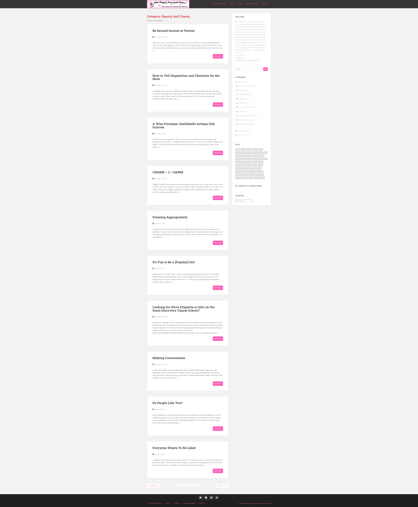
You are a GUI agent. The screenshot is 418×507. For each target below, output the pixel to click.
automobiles (248, 156)
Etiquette (242, 99)
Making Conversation (169, 358)
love (251, 168)
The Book (240, 4)
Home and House (245, 107)
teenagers (260, 175)
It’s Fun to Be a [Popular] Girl (174, 262)
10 (197, 485)
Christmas (257, 159)
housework (245, 168)
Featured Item (243, 131)
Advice (231, 4)
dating (255, 162)
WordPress (267, 503)
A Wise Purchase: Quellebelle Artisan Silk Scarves (184, 125)
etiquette (239, 165)
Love (241, 111)
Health (241, 103)
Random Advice (244, 124)
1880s (238, 149)
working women (259, 178)
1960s (255, 153)
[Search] (265, 69)
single (253, 175)
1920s (260, 149)
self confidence (240, 175)
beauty (256, 156)
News (240, 135)
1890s (243, 149)
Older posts (221, 486)
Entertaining (243, 94)
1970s (260, 153)
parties (246, 171)
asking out (239, 156)
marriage (258, 168)
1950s (249, 153)
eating (261, 162)
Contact (265, 4)
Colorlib (253, 503)
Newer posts (153, 486)
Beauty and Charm (245, 86)
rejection (260, 171)
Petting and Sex (244, 120)
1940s (243, 153)
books (238, 159)
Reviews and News (252, 4)
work (250, 178)
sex (248, 175)
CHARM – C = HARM (168, 172)
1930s (238, 153)
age (265, 153)
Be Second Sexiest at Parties (174, 31)
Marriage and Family (246, 116)
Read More (218, 56)
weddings (244, 178)
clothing (264, 159)
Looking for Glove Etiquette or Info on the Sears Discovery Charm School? (184, 308)
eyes (250, 165)
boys (243, 159)
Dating (241, 90)
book (262, 156)
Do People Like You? (168, 403)
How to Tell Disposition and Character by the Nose (186, 77)
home (238, 168)
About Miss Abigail (219, 4)
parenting (239, 171)
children (249, 159)
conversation (240, 162)
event (245, 165)
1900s (249, 149)
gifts (255, 165)
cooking (248, 162)
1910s (255, 149)
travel (237, 178)
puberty (252, 171)
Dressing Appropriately (170, 217)
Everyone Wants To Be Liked (174, 448)
